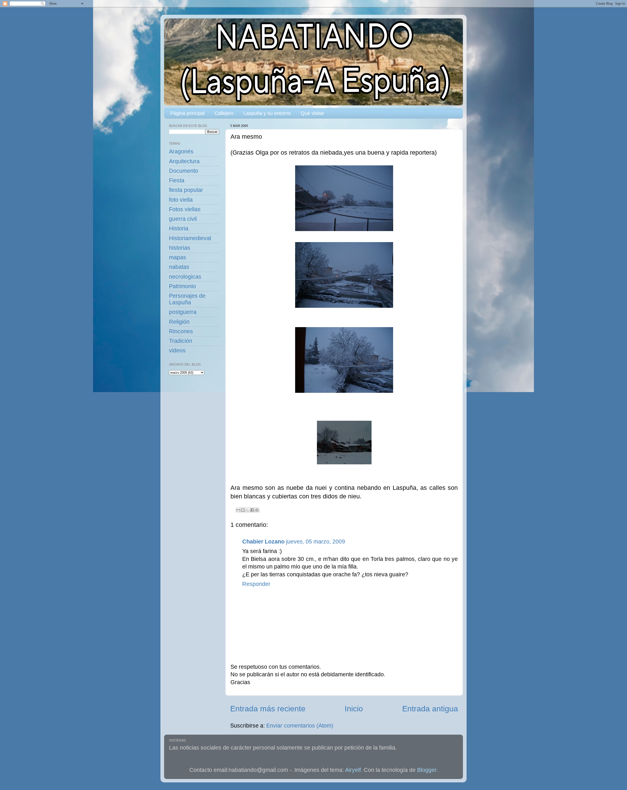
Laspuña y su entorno (267, 113)
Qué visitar (312, 113)
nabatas (179, 267)
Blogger (426, 770)
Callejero (224, 113)
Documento (183, 171)
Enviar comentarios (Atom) (299, 726)
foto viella (181, 200)
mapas (177, 257)
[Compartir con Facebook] (252, 509)
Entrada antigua (430, 708)
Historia (178, 228)
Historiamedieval (190, 238)
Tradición (180, 341)
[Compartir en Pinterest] (256, 509)
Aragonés (181, 151)
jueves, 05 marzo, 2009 (315, 542)
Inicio (354, 708)
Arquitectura (184, 161)
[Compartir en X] (247, 509)
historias (179, 248)
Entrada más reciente (267, 708)
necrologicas (185, 277)
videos (177, 350)
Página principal (187, 113)
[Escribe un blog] (243, 509)
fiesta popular (186, 190)
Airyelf (353, 770)
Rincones (181, 331)
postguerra (182, 312)
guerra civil (183, 219)
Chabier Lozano (263, 542)
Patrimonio (182, 286)
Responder (256, 584)
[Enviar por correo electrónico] (238, 509)
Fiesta (176, 180)
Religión (179, 322)
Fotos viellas (185, 209)
